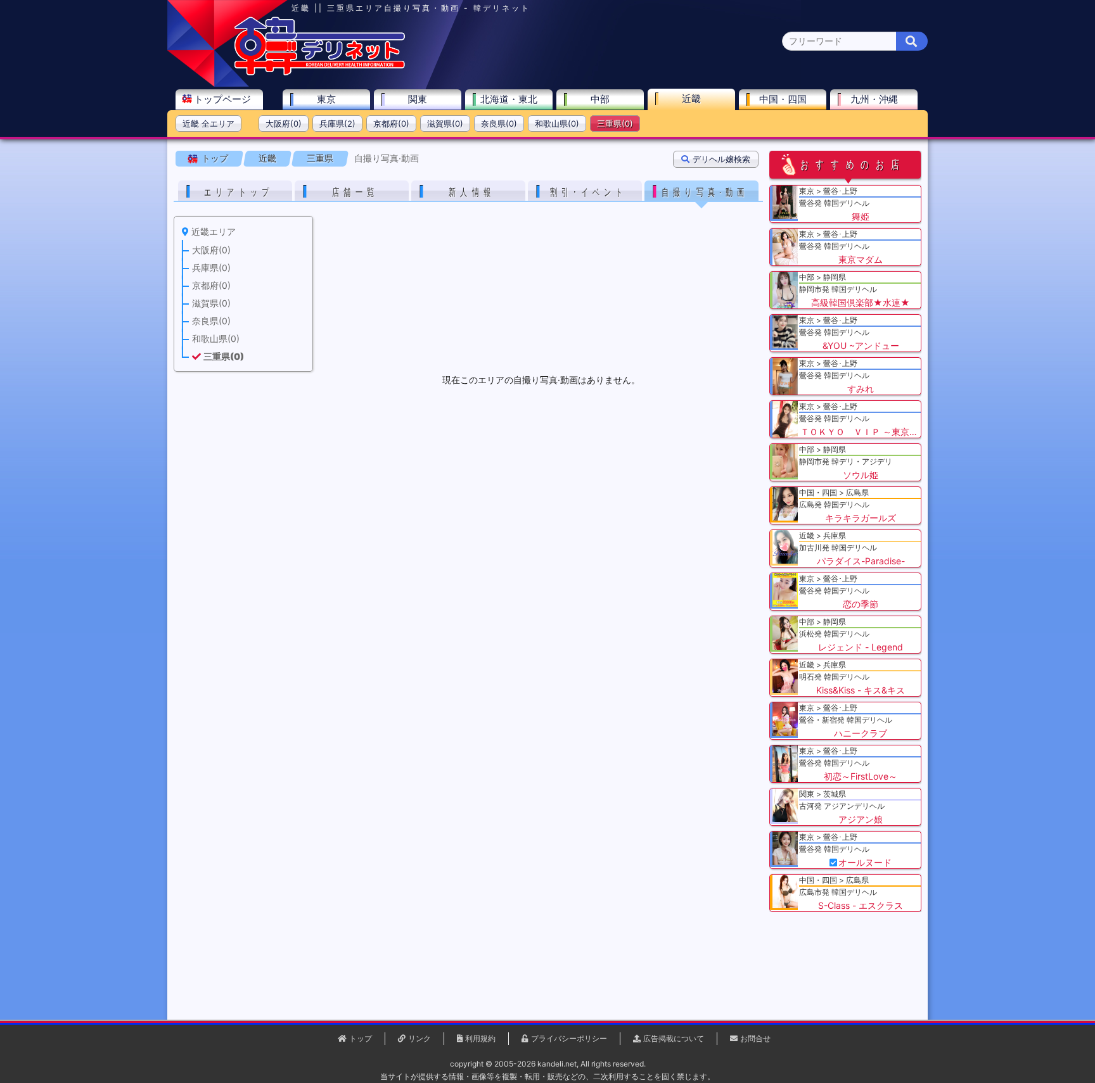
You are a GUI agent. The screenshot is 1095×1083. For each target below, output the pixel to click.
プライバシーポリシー (569, 1038)
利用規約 (480, 1038)
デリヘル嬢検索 (721, 159)
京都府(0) (391, 123)
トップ (215, 158)
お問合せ (755, 1038)
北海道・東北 (508, 99)
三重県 (320, 158)
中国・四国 (783, 99)
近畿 (691, 98)
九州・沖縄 (874, 99)
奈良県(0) (499, 123)
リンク (419, 1038)
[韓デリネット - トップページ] (319, 72)
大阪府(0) (284, 123)
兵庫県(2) (337, 123)
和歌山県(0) (557, 123)
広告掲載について (673, 1038)
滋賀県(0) (445, 123)
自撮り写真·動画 (386, 158)
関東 (417, 99)
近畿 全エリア (208, 123)
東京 (326, 99)
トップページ (222, 99)
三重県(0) (615, 123)
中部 (600, 99)
